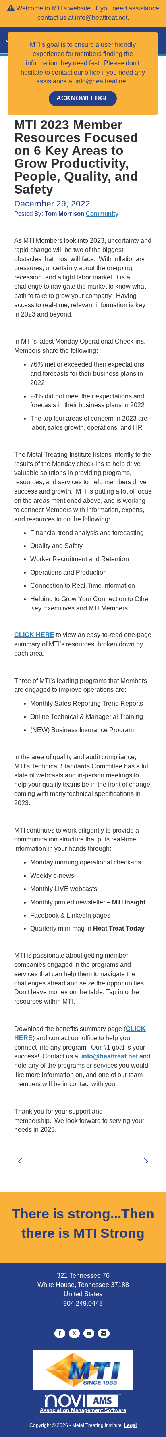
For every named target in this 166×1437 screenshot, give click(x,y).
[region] (148, 1156)
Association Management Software (83, 1410)
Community (102, 213)
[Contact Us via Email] (104, 1333)
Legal (130, 1425)
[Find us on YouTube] (88, 1333)
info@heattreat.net (109, 1056)
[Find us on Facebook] (59, 1333)
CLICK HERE (34, 634)
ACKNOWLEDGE (82, 98)
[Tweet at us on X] (74, 1333)
